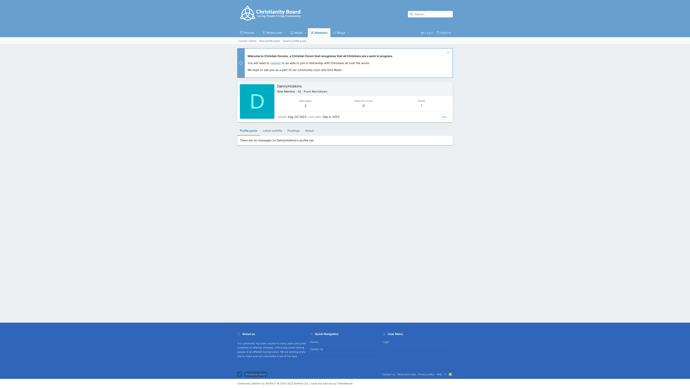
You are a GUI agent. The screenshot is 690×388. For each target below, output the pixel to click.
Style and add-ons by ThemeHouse (332, 383)
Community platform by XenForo (273, 383)
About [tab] (309, 130)
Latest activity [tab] (272, 130)
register (275, 63)
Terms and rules (406, 374)
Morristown (319, 91)
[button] (257, 32)
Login (386, 341)
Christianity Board (255, 374)
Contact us (316, 349)
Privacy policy (426, 374)
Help (439, 374)
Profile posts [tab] (248, 130)
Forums (314, 341)
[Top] (445, 374)
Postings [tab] (294, 130)
